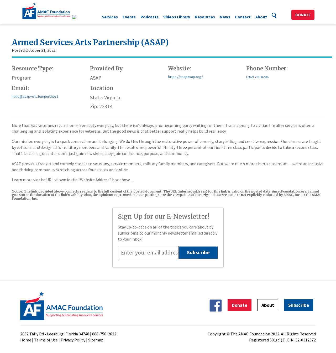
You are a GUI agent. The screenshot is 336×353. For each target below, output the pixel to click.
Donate (303, 14)
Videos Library (176, 16)
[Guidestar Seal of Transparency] (80, 17)
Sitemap (95, 339)
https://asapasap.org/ (185, 76)
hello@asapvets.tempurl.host (35, 96)
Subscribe (298, 305)
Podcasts (149, 16)
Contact (243, 16)
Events (129, 16)
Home (25, 339)
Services (110, 16)
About (261, 16)
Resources (205, 16)
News (225, 16)
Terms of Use (46, 339)
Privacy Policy (73, 339)
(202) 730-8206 (257, 76)
